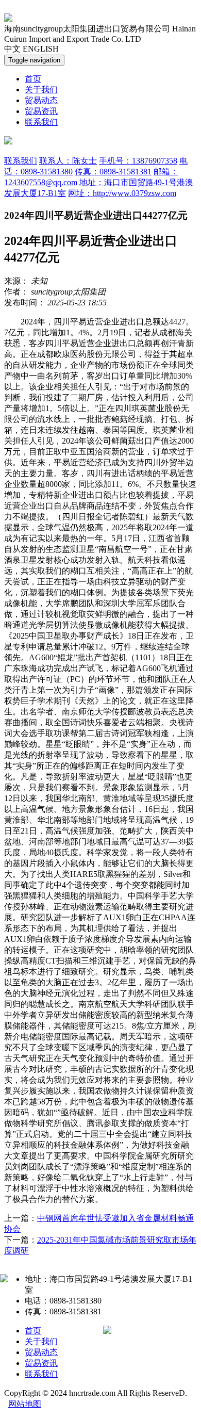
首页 (33, 78)
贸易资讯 (41, 111)
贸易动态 (41, 100)
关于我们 (41, 89)
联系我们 (41, 122)
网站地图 (24, 1403)
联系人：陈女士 (68, 160)
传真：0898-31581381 (113, 171)
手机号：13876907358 (138, 160)
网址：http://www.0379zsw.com (122, 193)
